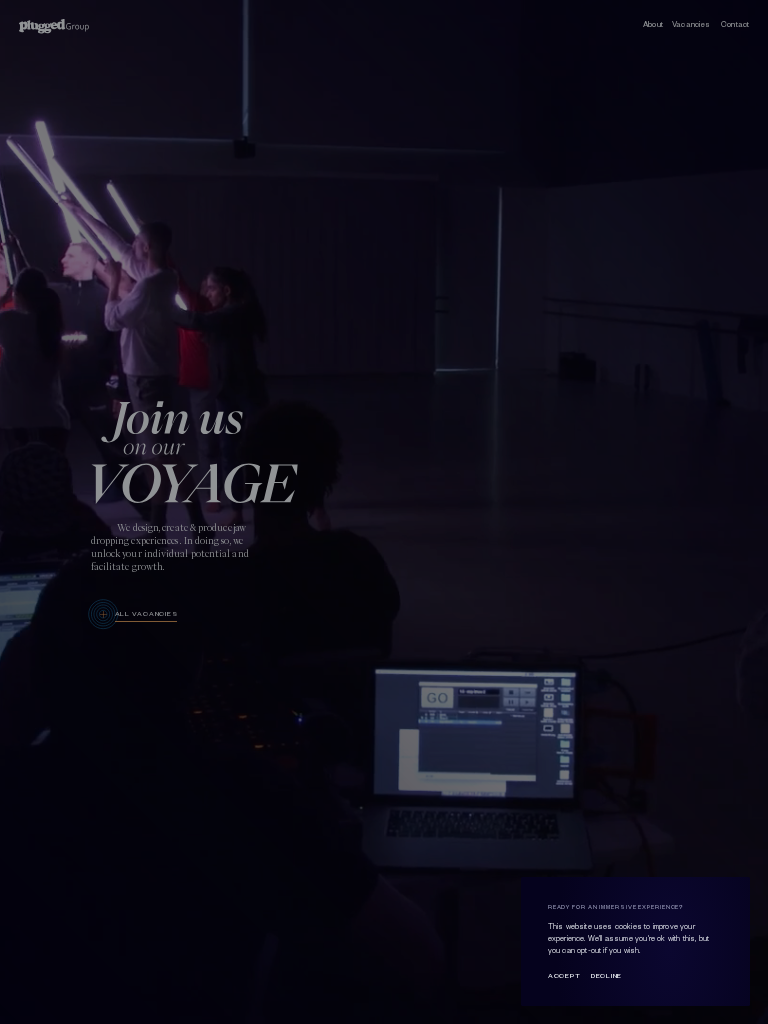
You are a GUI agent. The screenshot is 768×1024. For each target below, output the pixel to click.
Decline (606, 975)
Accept (564, 975)
